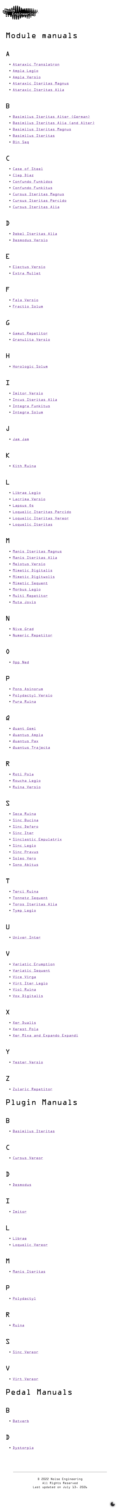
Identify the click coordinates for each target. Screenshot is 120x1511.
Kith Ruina (24, 466)
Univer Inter (27, 937)
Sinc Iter (23, 833)
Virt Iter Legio (30, 983)
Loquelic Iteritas (32, 524)
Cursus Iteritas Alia (36, 207)
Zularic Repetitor (32, 1089)
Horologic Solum (30, 366)
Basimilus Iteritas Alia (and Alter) (54, 123)
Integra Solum (28, 412)
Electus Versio (29, 267)
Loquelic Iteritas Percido (42, 512)
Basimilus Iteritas (34, 136)
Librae (20, 1238)
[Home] (20, 12)
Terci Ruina (25, 891)
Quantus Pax (25, 741)
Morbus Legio (27, 589)
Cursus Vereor (28, 1158)
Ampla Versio (27, 77)
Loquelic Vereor (30, 1245)
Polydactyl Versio (32, 695)
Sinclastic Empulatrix (37, 839)
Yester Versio (28, 1062)
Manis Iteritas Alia (35, 558)
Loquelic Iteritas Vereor (41, 518)
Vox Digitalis (28, 996)
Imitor (20, 1212)
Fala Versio (25, 300)
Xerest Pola (25, 1029)
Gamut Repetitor (30, 333)
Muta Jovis (24, 602)
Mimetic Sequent (30, 583)
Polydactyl (24, 1298)
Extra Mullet (27, 273)
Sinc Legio (24, 845)
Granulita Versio (31, 339)
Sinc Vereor (25, 1352)
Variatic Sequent (31, 970)
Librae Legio (27, 493)
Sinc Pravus (25, 852)
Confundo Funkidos (32, 182)
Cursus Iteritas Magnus (38, 194)
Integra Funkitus (31, 406)
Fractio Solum (28, 306)
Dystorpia (23, 1448)
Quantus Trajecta (31, 747)
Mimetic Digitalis (32, 570)
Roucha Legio (27, 781)
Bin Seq (21, 142)
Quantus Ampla (28, 735)
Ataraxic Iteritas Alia (38, 90)
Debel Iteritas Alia (35, 234)
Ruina (18, 1325)
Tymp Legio (24, 910)
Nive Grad (23, 629)
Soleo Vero (24, 858)
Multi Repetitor (30, 596)
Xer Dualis (24, 1023)
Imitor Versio (28, 393)
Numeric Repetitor (32, 635)
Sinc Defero (25, 826)
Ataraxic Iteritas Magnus (41, 83)
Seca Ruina (24, 814)
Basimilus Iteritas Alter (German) (51, 117)
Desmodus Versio (30, 240)
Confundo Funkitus (32, 188)
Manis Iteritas (29, 1271)
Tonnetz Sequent (30, 898)
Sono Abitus (25, 865)
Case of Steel (28, 169)
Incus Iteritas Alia (35, 400)
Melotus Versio (29, 564)
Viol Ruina (24, 989)
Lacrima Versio (29, 499)
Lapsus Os (23, 505)
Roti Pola (23, 774)
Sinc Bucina (25, 820)
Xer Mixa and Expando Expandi (45, 1035)
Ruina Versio (27, 787)
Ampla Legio (25, 71)
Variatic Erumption (34, 964)
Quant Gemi (24, 728)
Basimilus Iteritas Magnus (42, 129)
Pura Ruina (24, 702)
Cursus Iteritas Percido (40, 200)
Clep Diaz (23, 175)
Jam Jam (21, 439)
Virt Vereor (25, 1379)
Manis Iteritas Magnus (37, 551)
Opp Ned (21, 662)
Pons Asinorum (28, 689)
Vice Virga (24, 977)
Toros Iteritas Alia (35, 904)
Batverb (21, 1421)
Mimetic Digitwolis (34, 577)
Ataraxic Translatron (36, 64)
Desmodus (22, 1185)
